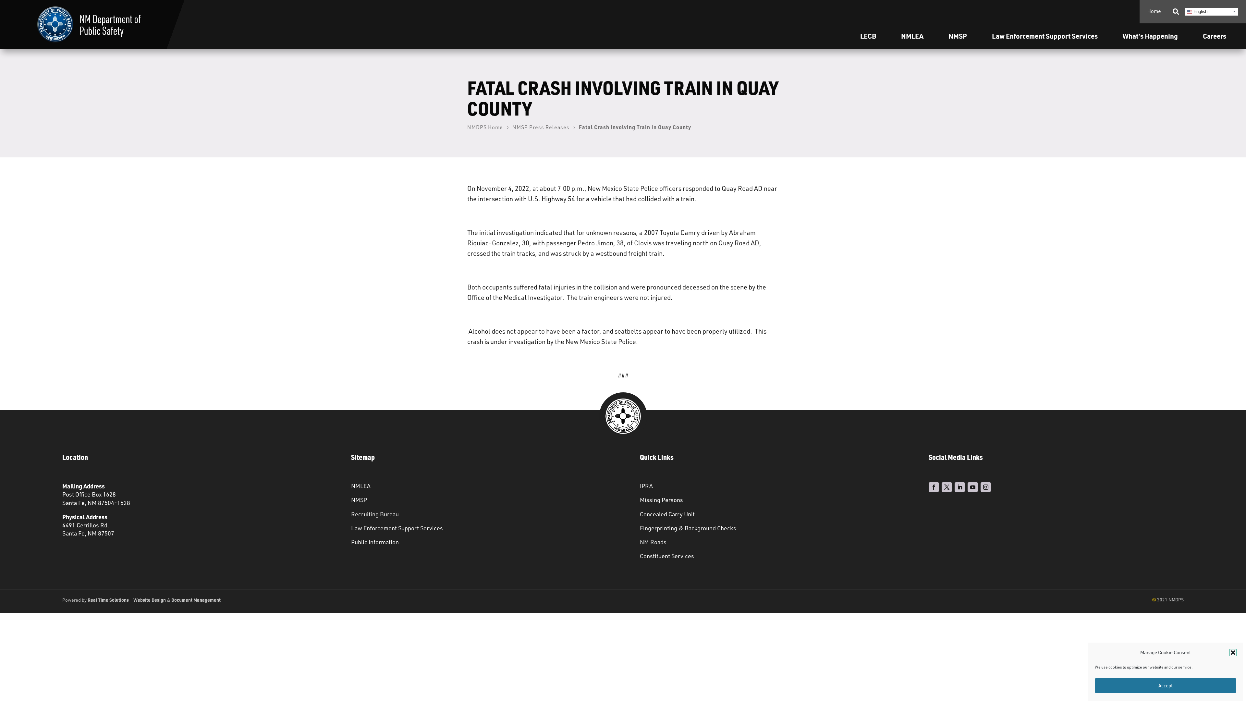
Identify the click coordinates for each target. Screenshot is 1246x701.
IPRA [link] (646, 485)
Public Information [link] (375, 542)
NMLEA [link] (912, 35)
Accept (1165, 686)
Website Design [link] (149, 600)
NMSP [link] (957, 35)
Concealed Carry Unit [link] (667, 514)
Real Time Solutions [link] (108, 600)
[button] (1233, 652)
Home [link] (1154, 11)
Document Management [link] (196, 600)
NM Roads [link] (653, 542)
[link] (89, 24)
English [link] (1199, 11)
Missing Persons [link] (661, 499)
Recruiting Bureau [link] (375, 514)
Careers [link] (1214, 35)
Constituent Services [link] (667, 556)
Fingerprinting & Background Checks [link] (688, 528)
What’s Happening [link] (1150, 35)
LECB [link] (868, 35)
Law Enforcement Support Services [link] (397, 528)
